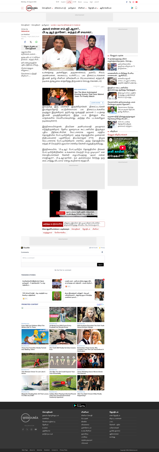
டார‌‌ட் (111, 422)
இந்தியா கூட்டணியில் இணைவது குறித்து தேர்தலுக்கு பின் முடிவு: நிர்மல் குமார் (122, 89)
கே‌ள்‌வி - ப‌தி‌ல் (114, 425)
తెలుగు (80, 2)
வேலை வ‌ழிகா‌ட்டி (48, 422)
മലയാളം (86, 2)
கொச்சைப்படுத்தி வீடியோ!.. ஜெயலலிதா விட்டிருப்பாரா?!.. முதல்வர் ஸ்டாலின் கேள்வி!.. (29, 75)
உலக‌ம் (45, 428)
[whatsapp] (36, 42)
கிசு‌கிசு (84, 422)
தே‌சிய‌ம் (45, 425)
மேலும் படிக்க (116, 56)
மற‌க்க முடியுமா (86, 440)
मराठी (74, 2)
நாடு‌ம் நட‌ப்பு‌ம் (47, 434)
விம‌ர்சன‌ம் (85, 425)
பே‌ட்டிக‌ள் (84, 419)
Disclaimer (47, 450)
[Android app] (79, 406)
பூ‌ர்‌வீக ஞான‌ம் (114, 431)
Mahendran (25, 31)
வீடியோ (114, 131)
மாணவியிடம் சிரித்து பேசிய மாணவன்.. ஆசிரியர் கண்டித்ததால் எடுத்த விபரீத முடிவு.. (121, 74)
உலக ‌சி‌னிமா (86, 431)
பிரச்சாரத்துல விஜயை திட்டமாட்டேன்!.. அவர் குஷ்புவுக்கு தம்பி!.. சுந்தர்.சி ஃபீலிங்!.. (30, 69)
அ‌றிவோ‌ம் (46, 431)
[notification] (136, 8)
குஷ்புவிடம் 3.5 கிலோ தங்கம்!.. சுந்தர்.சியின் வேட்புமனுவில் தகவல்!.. (30, 58)
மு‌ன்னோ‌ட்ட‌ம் (86, 428)
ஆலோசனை (114, 434)
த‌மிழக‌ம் (72, 8)
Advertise (39, 450)
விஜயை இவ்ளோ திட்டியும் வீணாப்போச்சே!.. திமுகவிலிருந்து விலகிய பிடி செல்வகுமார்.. (82, 224)
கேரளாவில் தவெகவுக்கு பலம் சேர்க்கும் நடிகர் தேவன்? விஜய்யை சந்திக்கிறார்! (121, 103)
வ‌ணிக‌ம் (45, 419)
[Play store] (132, 8)
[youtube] (136, 2)
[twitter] (130, 2)
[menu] (23, 8)
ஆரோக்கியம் (105, 8)
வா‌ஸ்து (112, 437)
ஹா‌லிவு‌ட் (85, 434)
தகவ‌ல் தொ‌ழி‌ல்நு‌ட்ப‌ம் (50, 416)
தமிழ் (69, 2)
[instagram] (133, 2)
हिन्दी (57, 2)
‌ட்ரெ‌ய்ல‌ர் (84, 443)
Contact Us (55, 450)
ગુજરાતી (96, 2)
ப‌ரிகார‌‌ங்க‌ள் (114, 428)
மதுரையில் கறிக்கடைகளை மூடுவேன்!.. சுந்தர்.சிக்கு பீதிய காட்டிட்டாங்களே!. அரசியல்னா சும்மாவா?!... (29, 53)
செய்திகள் (46, 8)
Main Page (25, 450)
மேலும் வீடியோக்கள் (117, 135)
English (63, 2)
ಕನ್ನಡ (91, 2)
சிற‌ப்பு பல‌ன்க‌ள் (115, 419)
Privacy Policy (63, 450)
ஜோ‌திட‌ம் (92, 8)
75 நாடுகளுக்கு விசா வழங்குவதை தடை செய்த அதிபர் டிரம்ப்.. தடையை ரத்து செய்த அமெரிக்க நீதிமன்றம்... (121, 60)
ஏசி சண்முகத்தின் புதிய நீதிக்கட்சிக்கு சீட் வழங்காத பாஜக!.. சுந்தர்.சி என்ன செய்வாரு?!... (30, 64)
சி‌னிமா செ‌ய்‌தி (86, 416)
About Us (32, 450)
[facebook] (127, 2)
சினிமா (81, 8)
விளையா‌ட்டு (60, 8)
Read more (61, 213)
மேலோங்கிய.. (60, 233)
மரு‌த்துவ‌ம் (47, 233)
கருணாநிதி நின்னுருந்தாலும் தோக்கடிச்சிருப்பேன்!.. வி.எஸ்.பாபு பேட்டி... (121, 118)
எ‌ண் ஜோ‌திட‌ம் (114, 416)
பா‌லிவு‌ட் (84, 437)
